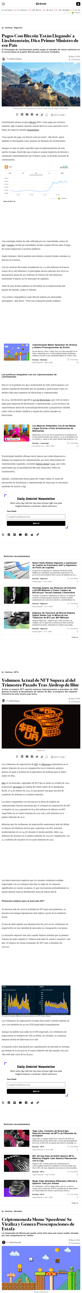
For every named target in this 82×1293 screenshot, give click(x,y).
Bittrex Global (42, 463)
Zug (3, 245)
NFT (36, 764)
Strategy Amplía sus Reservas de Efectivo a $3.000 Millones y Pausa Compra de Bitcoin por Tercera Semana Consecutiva (54, 590)
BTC (3, 10)
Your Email (11, 511)
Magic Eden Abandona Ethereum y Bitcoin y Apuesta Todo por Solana (54, 1182)
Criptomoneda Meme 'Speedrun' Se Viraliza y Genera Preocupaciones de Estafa (54, 346)
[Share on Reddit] (37, 114)
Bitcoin (32, 122)
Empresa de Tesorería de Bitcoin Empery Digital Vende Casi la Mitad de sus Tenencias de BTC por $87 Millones (53, 615)
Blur (4, 783)
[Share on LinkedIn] (22, 114)
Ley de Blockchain (41, 399)
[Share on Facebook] (32, 114)
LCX (53, 463)
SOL (76, 10)
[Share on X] (17, 114)
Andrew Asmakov (15, 59)
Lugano (10, 245)
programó (17, 786)
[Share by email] (27, 114)
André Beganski (15, 1242)
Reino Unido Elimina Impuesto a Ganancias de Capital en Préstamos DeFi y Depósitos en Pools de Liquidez (54, 565)
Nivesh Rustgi (14, 701)
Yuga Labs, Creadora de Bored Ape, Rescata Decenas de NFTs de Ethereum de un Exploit (54, 1133)
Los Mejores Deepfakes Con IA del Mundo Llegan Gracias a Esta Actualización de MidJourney (54, 428)
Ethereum (46, 764)
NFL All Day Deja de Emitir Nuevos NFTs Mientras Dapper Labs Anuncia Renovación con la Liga (54, 1158)
